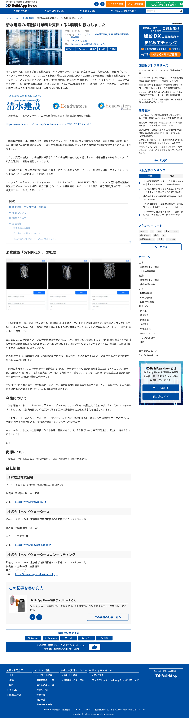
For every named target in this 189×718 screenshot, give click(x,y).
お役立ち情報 (120, 10)
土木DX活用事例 (99, 34)
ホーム (8, 18)
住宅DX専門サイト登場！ (163, 3)
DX (152, 231)
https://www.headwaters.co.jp (31, 544)
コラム (143, 346)
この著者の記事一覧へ (107, 617)
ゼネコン (81, 34)
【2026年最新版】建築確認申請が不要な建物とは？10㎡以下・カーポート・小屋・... (163, 206)
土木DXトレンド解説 (149, 266)
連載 (142, 341)
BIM (159, 231)
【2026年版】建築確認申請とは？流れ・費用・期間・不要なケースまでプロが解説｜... (163, 214)
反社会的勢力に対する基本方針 (107, 709)
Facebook (83, 49)
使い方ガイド (161, 396)
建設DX (86, 40)
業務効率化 (145, 235)
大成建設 (144, 324)
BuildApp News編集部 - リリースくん (88, 44)
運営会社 (66, 709)
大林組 (143, 310)
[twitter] (96, 4)
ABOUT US (97, 675)
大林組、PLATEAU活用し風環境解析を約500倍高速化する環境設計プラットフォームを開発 (161, 141)
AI (73, 40)
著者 (84, 10)
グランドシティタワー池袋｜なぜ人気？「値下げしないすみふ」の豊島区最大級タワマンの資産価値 (160, 150)
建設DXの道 (15, 694)
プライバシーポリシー (82, 709)
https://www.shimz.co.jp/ (29, 501)
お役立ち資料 (70, 675)
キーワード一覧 (44, 704)
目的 (18, 10)
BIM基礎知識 (146, 292)
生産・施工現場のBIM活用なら (166, 671)
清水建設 (75, 37)
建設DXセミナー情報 (74, 680)
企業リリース (171, 231)
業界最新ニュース (148, 350)
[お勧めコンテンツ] (161, 57)
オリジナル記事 (147, 337)
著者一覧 (40, 694)
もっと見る (161, 160)
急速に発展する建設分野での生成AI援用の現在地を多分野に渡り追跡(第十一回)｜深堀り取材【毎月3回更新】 (160, 132)
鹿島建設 (144, 315)
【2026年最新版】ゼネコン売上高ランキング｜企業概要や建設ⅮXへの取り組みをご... (163, 183)
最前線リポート (147, 239)
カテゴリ (51, 10)
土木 (89, 34)
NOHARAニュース (148, 354)
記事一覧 (40, 699)
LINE (94, 49)
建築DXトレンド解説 (149, 279)
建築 (111, 34)
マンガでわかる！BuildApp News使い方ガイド (115, 680)
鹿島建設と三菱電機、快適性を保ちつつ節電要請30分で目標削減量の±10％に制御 (160, 124)
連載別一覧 (42, 689)
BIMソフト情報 (147, 302)
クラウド (171, 239)
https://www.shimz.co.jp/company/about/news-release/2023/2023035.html (47, 124)
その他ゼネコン (147, 333)
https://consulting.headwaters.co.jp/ (35, 574)
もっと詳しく (161, 388)
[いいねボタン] (94, 647)
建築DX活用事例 (121, 34)
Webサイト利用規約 (52, 709)
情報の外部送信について (133, 709)
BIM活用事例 (146, 297)
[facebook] (102, 4)
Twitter (71, 49)
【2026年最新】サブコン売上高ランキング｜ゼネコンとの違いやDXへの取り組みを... (163, 190)
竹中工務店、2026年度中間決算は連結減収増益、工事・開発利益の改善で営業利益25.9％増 (160, 117)
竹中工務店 (145, 328)
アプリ (78, 40)
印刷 (114, 49)
